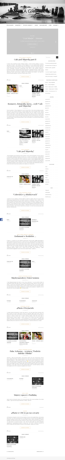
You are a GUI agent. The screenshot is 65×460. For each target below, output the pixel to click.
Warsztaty (26, 234)
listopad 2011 (47, 143)
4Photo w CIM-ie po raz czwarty (25, 413)
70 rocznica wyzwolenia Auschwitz (51, 63)
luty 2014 (46, 112)
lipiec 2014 (47, 108)
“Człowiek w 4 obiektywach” (25, 194)
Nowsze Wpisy (40, 451)
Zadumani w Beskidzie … (25, 236)
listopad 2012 (47, 123)
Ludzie (20, 57)
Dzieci (23, 393)
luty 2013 (46, 116)
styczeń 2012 (47, 138)
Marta (20, 85)
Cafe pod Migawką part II (25, 59)
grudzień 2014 (47, 101)
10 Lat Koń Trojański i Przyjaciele (50, 71)
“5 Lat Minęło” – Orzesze (32, 38)
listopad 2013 (47, 114)
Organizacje (17, 25)
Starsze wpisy (11, 451)
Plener (21, 234)
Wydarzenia (29, 57)
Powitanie (9, 300)
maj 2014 (46, 110)
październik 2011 (48, 145)
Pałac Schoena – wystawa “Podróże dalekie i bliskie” (25, 352)
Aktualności (10, 25)
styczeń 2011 (47, 156)
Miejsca (46, 173)
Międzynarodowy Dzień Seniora (25, 278)
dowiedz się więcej (32, 44)
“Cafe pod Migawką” (25, 151)
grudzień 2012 (47, 121)
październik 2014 (48, 105)
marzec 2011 (47, 154)
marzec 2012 (47, 136)
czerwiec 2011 (47, 147)
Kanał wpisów (47, 192)
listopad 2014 (47, 103)
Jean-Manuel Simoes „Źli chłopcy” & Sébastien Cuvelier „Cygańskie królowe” (51, 67)
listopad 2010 (47, 158)
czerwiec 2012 (47, 129)
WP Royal (13, 458)
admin (10, 125)
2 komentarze (41, 170)
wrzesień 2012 (47, 127)
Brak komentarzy (41, 80)
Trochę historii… (22, 300)
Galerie (36, 25)
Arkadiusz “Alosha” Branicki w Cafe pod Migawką (36, 95)
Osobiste (24, 57)
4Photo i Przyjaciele (25, 308)
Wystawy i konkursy (27, 25)
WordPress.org (47, 196)
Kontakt (55, 25)
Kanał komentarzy (48, 194)
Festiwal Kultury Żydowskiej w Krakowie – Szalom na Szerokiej (24, 342)
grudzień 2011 (47, 140)
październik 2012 (48, 125)
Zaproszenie (34, 300)
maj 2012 (46, 132)
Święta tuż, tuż (10, 176)
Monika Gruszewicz (32, 11)
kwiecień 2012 (47, 134)
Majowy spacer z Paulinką (25, 395)
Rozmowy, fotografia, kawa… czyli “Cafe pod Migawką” (25, 105)
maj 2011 (46, 149)
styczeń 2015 (47, 99)
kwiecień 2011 (47, 151)
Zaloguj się (47, 190)
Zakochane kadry (43, 25)
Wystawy (32, 35)
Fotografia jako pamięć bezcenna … (51, 74)
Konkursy (46, 168)
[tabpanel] (32, 41)
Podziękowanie (22, 436)
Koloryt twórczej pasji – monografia (51, 76)
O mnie (50, 25)
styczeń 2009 (47, 160)
